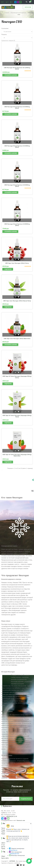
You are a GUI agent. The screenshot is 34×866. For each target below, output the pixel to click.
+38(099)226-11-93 (11, 816)
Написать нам (21, 820)
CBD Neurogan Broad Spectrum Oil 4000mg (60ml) (17, 146)
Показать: (4, 34)
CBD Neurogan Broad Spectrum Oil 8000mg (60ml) (17, 224)
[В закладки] (18, 64)
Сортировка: (5, 28)
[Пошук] (26, 2)
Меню (27, 7)
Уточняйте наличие (10, 75)
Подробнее (8, 269)
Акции (3, 833)
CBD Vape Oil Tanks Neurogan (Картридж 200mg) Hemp (17, 416)
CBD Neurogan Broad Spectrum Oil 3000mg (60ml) (17, 107)
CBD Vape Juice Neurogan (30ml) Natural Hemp (17, 301)
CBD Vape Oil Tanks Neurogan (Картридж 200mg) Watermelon (17, 455)
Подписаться (26, 799)
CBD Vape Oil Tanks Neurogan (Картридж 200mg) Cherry (17, 377)
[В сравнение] (15, 64)
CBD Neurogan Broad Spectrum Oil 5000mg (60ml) (17, 185)
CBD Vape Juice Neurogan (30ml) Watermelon (17, 338)
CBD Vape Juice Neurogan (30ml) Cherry (17, 263)
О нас (3, 844)
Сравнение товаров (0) (8, 40)
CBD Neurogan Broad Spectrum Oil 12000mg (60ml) (17, 68)
